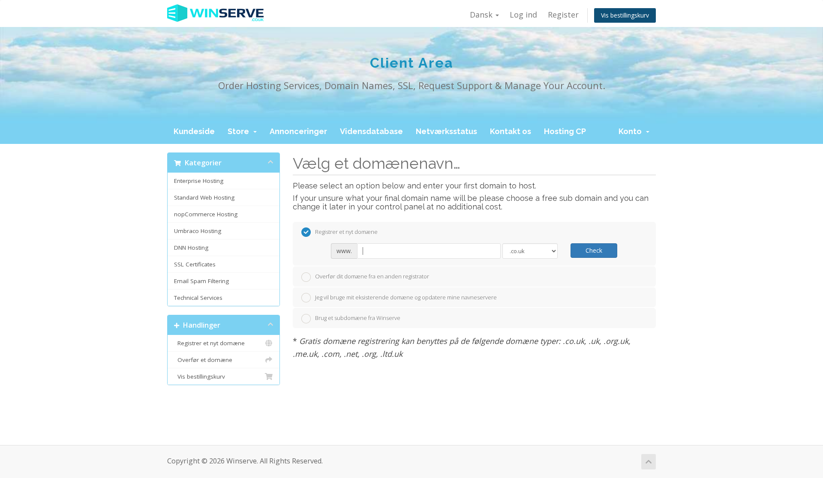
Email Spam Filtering (201, 281)
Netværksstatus (446, 131)
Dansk (482, 14)
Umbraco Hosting (197, 231)
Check (594, 250)
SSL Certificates (195, 264)
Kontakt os (510, 131)
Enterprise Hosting (198, 181)
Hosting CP (565, 131)
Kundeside (194, 131)
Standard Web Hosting (204, 197)
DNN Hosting (191, 247)
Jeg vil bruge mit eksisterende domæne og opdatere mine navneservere (406, 297)
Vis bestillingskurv (625, 15)
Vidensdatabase (371, 131)
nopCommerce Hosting (205, 214)
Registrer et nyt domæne (209, 343)
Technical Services (198, 298)
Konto (632, 131)
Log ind (523, 14)
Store (240, 131)
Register (563, 14)
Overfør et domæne (203, 360)
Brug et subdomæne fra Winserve (357, 318)
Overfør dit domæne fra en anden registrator (372, 276)
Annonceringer (298, 131)
